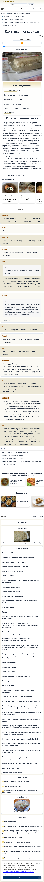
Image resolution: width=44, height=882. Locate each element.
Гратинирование (8, 607)
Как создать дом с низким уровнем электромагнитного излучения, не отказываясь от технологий (20, 625)
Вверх (3, 448)
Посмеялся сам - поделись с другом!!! (15, 567)
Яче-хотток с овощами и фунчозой (17, 842)
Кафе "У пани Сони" (9, 662)
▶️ (22, 43)
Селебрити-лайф (8, 672)
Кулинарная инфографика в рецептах (16, 676)
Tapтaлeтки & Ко (8, 553)
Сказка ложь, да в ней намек (12, 571)
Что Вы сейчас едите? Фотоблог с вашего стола (19, 763)
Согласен (22, 878)
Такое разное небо (9, 685)
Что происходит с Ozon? (11, 587)
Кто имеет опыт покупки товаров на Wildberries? (20, 739)
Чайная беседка (8, 576)
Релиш (4, 612)
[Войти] (17, 2)
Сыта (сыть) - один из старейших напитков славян (22, 847)
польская (25, 50)
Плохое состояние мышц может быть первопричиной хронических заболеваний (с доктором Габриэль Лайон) (21, 647)
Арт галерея (6, 681)
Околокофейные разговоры (12, 773)
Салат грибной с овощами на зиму (16, 781)
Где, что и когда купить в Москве (14, 562)
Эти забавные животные (11, 592)
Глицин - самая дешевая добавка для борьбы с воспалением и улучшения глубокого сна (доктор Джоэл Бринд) (20, 656)
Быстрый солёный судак (11, 768)
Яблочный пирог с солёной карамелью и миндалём (21, 701)
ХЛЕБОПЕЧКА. (8, 2)
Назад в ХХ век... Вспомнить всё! (14, 596)
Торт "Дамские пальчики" (13, 786)
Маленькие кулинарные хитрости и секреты (18, 557)
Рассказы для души (9, 667)
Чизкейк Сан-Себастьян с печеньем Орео (17, 697)
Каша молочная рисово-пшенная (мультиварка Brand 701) (22, 543)
